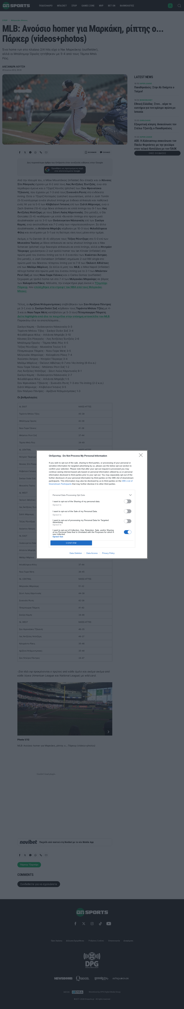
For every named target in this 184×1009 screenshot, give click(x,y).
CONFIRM (71, 543)
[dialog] (92, 504)
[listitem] (92, 495)
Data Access (92, 553)
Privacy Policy (108, 553)
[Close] (141, 456)
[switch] (127, 501)
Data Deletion (76, 553)
